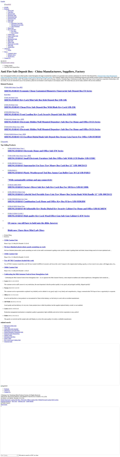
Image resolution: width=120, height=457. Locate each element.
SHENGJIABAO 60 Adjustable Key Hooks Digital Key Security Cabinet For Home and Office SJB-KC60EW (57, 208)
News (5, 51)
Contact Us (7, 58)
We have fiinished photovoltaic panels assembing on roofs (25, 247)
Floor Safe (11, 20)
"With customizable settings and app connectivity (30, 180)
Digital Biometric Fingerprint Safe (13, 332)
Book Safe (11, 10)
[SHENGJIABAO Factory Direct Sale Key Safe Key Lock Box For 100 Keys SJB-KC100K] (14, 185)
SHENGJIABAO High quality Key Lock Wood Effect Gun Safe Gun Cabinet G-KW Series (49, 216)
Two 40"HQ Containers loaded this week (19, 260)
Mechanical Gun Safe (17, 25)
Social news (11, 56)
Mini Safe (10, 40)
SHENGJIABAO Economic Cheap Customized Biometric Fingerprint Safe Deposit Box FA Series (48, 91)
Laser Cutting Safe (13, 36)
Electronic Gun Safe (16, 23)
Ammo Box (11, 47)
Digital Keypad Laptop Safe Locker (48, 400)
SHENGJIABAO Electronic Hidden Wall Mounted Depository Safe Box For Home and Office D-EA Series (52, 122)
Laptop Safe (11, 34)
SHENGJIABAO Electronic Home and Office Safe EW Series (35, 151)
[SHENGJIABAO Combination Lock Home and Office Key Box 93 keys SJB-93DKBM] (17, 199)
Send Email (4, 404)
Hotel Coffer (7, 338)
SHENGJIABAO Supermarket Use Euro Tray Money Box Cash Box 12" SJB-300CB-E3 (47, 165)
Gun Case (7, 327)
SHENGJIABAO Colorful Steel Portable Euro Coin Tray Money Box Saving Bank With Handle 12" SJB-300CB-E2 (60, 194)
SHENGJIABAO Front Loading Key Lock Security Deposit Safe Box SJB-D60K (40, 114)
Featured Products (6, 401)
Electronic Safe (12, 15)
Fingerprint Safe (12, 17)
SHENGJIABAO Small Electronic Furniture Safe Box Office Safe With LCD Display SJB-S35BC (51, 158)
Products (6, 9)
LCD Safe (10, 37)
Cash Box (10, 12)
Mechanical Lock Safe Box (11, 330)
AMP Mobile (29, 401)
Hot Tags (14, 401)
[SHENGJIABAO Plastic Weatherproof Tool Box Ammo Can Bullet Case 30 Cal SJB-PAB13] (12, 170)
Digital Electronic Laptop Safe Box (10, 400)
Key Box (13, 31)
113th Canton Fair (11, 240)
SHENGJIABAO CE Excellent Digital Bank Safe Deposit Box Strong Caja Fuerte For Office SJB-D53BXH (52, 137)
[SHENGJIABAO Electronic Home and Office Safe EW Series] (16, 148)
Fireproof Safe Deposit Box (12, 333)
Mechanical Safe (12, 39)
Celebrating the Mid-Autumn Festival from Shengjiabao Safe (26, 274)
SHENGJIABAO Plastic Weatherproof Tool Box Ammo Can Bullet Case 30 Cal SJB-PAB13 (49, 173)
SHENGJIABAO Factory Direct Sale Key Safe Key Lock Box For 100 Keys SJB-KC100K (48, 187)
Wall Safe (10, 45)
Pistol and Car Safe (13, 44)
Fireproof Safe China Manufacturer (107, 76)
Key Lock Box (12, 29)
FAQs (9, 50)
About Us (7, 48)
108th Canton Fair (11, 267)
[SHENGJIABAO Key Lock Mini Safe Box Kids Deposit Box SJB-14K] (11, 97)
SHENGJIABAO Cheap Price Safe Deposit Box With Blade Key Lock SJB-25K (40, 107)
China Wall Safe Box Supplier (9, 77)
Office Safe (11, 42)
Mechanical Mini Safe (10, 326)
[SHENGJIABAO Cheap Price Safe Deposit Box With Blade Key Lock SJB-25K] (11, 105)
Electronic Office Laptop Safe (29, 400)
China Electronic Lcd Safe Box (26, 77)
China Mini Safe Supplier (11, 329)
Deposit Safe (11, 14)
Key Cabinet (14, 32)
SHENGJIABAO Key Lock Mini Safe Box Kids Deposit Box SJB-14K (35, 100)
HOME (6, 7)
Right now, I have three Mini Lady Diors (26, 230)
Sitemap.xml (21, 401)
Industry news (12, 55)
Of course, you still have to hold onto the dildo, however (33, 223)
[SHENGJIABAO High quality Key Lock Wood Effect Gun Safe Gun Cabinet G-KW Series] (15, 213)
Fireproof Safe (12, 18)
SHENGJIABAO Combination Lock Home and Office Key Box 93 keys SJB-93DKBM (46, 201)
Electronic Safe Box (9, 337)
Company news (12, 53)
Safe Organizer (15, 26)
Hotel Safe (11, 28)
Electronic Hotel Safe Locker (44, 77)
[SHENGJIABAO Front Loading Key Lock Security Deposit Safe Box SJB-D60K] (11, 112)
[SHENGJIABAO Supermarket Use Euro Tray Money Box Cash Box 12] (15, 163)
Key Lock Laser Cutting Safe (12, 340)
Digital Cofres (8, 335)
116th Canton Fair (11, 254)
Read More (7, 94)
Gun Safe (10, 21)
